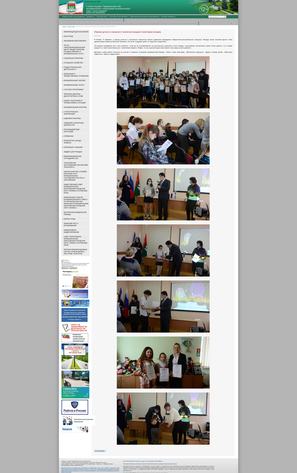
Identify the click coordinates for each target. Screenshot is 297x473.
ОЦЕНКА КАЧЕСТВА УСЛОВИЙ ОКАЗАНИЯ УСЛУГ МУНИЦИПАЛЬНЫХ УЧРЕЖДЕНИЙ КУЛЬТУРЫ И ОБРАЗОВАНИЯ (75, 176)
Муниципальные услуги (74, 85)
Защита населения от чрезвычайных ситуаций (75, 102)
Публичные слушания (73, 147)
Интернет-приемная (168, 17)
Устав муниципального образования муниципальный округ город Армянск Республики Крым (92, 20)
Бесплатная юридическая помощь (75, 213)
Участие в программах (74, 89)
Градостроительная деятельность (72, 68)
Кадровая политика (72, 118)
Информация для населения (76, 32)
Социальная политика (73, 58)
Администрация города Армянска (73, 17)
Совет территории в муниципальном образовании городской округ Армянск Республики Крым (75, 241)
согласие (142, 461)
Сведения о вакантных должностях (74, 124)
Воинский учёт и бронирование (71, 224)
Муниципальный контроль (75, 107)
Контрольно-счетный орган (119, 17)
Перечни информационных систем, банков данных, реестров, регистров (75, 252)
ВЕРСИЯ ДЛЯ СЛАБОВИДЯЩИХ (95, 12)
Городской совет (101, 17)
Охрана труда (69, 219)
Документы (90, 17)
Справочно (68, 136)
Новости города (71, 26)
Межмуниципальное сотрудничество (72, 157)
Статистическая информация (71, 113)
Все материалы (99, 450)
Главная (64, 26)
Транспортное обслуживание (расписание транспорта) (76, 165)
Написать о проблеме (69, 268)
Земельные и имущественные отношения (76, 75)
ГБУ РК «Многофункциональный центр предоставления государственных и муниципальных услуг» (74, 50)
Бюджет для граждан (73, 152)
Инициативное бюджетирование (71, 231)
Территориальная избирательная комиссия (144, 17)
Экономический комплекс (75, 41)
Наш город (68, 36)
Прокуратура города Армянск (72, 142)
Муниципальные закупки (74, 80)
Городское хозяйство (73, 63)
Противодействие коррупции (71, 131)
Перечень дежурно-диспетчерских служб (73, 95)
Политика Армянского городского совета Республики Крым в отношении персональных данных (150, 463)
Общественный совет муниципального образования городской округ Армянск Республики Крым (75, 189)
